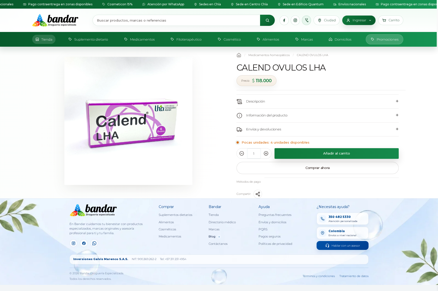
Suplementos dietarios (175, 215)
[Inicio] (60, 20)
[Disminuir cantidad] (241, 153)
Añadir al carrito (336, 153)
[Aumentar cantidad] (266, 153)
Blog (214, 237)
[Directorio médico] (306, 20)
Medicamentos (170, 236)
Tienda (214, 215)
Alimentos (166, 222)
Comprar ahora (317, 168)
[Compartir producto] (257, 194)
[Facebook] (284, 20)
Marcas (214, 229)
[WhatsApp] (94, 243)
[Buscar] (267, 20)
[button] (390, 20)
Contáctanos (218, 244)
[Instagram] (295, 20)
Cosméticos (167, 229)
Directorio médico (222, 222)
